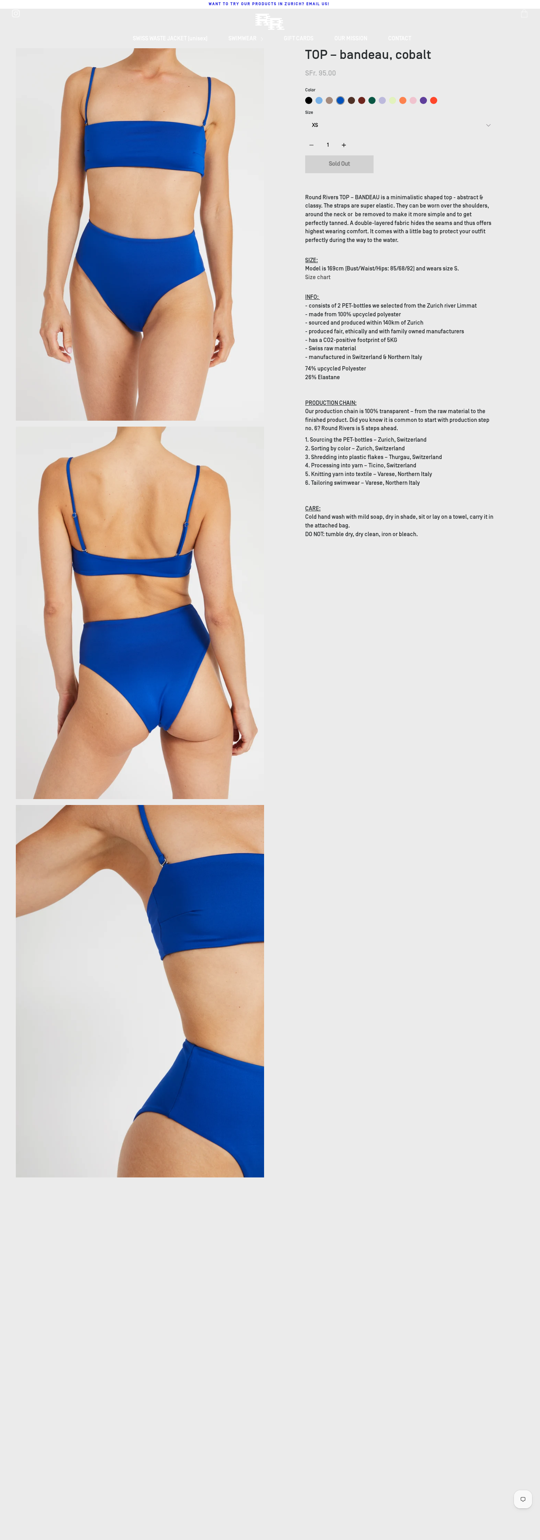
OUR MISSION (350, 38)
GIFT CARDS (298, 38)
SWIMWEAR (243, 38)
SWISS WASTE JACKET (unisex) (170, 38)
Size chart (317, 277)
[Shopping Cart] (524, 13)
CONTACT (399, 38)
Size (309, 112)
